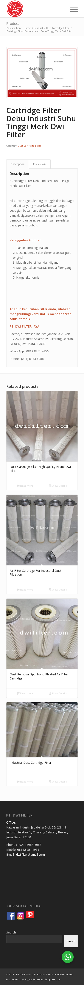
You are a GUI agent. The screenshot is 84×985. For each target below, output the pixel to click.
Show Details (59, 485)
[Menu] (72, 8)
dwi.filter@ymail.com (30, 854)
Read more (26, 485)
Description (18, 164)
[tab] (17, 164)
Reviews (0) (39, 164)
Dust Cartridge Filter (29, 145)
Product (12, 23)
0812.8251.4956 (28, 850)
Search (11, 932)
